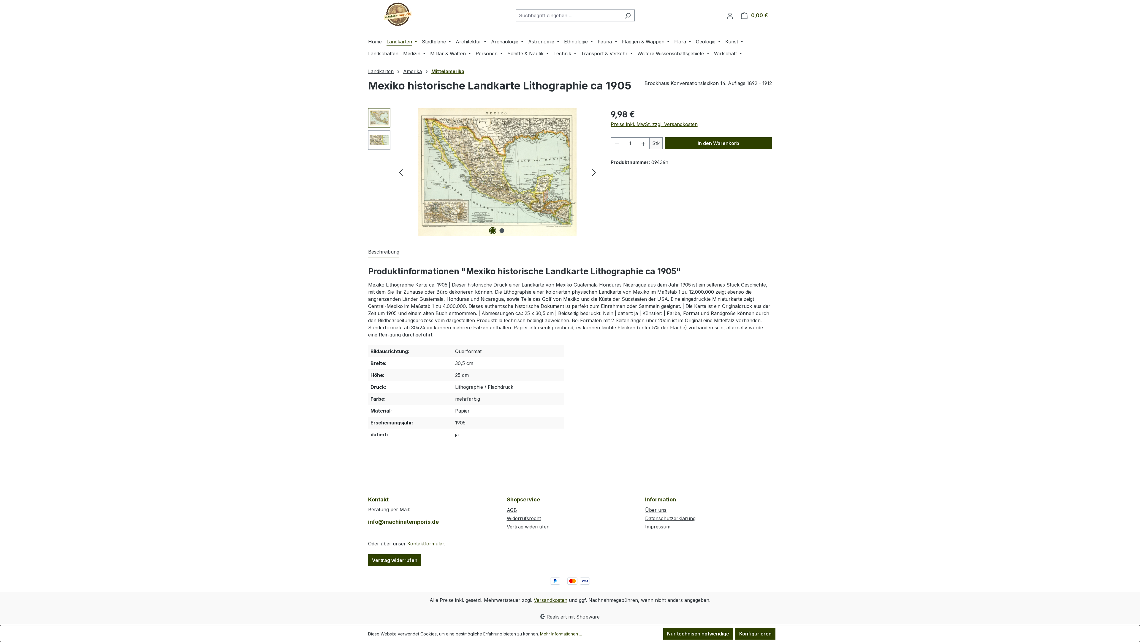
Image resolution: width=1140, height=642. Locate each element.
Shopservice (523, 499)
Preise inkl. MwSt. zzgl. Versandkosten (654, 124)
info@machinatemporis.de (403, 522)
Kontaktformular (425, 544)
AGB (512, 510)
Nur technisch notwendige (698, 634)
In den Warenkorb (718, 143)
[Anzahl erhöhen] (643, 143)
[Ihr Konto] (730, 15)
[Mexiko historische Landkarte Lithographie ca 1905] (497, 172)
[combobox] (568, 15)
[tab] (383, 252)
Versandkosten (550, 600)
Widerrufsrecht (524, 518)
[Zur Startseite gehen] (398, 14)
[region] (483, 172)
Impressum (657, 527)
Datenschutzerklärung (670, 518)
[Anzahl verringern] (617, 143)
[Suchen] (628, 15)
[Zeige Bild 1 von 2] (492, 230)
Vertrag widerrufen (394, 560)
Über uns (655, 510)
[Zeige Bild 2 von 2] (502, 230)
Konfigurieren (755, 634)
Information (660, 499)
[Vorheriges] (400, 172)
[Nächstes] (594, 172)
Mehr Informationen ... (561, 633)
